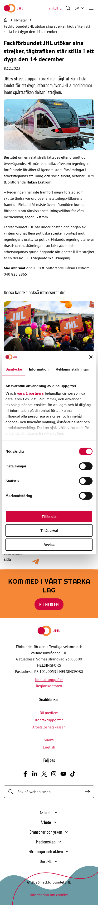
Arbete (46, 822)
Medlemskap (45, 841)
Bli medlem (49, 604)
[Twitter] (44, 774)
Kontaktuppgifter (49, 679)
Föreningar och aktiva (46, 851)
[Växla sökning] (68, 8)
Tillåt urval (49, 530)
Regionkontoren (49, 685)
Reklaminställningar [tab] (72, 369)
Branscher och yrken (45, 832)
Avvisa (49, 545)
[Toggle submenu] (56, 812)
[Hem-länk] (13, 8)
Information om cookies (49, 894)
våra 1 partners (30, 393)
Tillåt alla (49, 517)
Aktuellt (46, 812)
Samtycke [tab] (13, 369)
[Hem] (6, 20)
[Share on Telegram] (35, 561)
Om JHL (46, 861)
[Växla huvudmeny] (91, 8)
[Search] (87, 792)
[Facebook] (25, 774)
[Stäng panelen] (91, 357)
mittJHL (55, 8)
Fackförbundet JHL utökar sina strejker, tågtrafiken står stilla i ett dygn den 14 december (48, 29)
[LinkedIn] (35, 774)
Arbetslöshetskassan (49, 727)
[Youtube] (63, 774)
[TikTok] (73, 774)
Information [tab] (39, 369)
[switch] (86, 466)
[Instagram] (54, 774)
